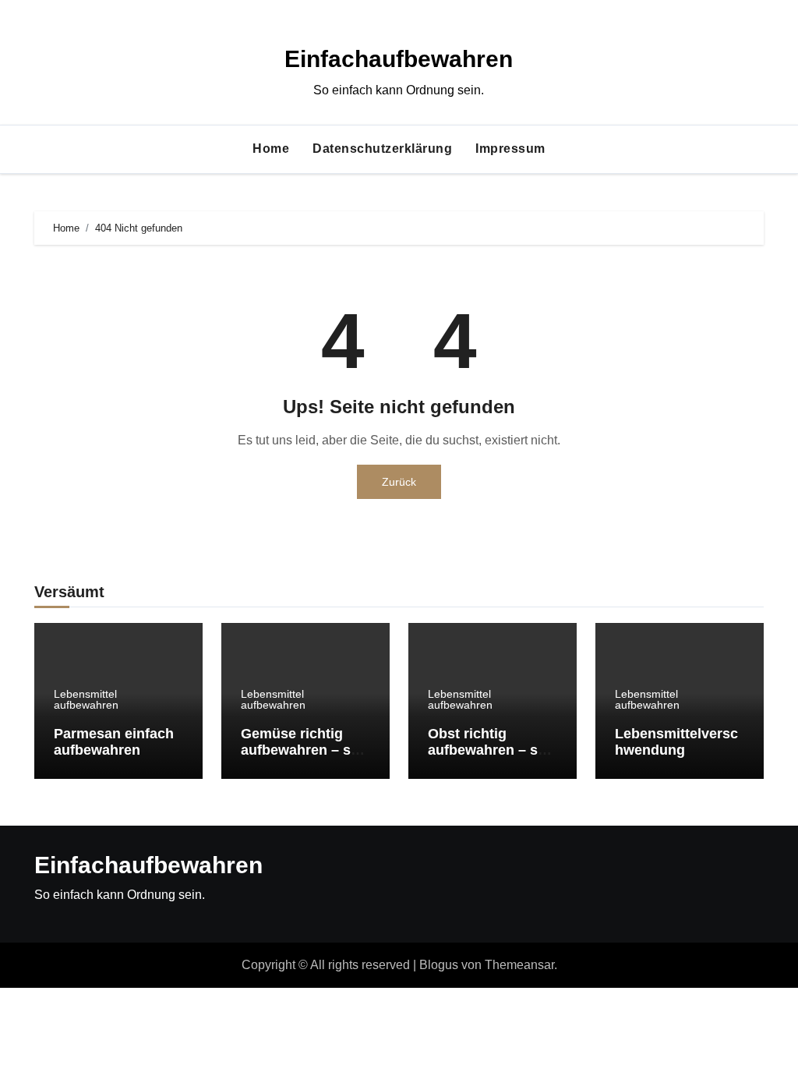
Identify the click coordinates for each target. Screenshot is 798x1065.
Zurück (399, 482)
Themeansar (519, 964)
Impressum (510, 148)
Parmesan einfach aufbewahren (114, 742)
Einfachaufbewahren (398, 59)
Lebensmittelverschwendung (676, 742)
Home (270, 148)
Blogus (438, 964)
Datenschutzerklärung (382, 148)
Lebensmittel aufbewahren (86, 699)
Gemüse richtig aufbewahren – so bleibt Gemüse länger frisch (300, 759)
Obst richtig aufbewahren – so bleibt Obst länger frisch (487, 759)
